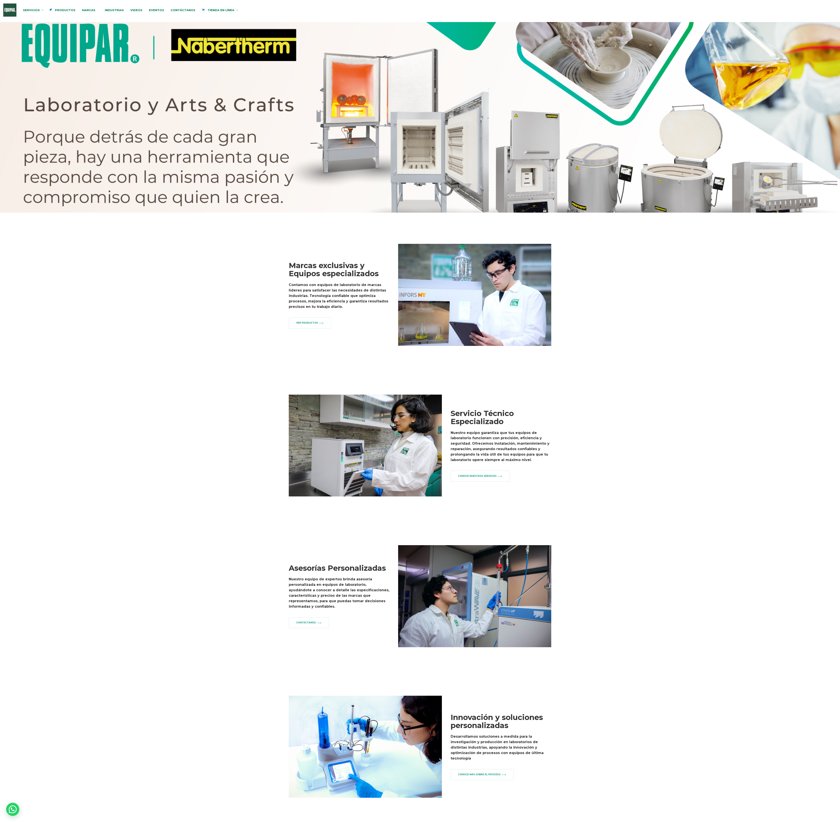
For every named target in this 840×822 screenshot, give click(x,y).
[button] (12, 809)
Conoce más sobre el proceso (479, 774)
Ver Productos (307, 322)
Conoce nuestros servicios (477, 476)
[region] (420, 117)
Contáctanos (306, 622)
